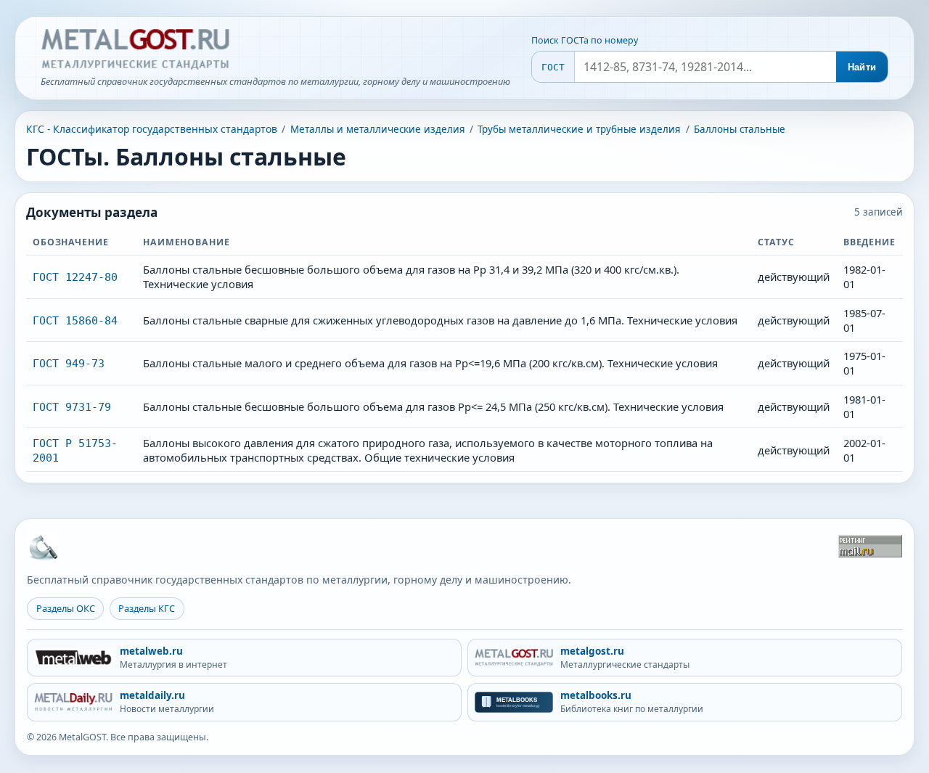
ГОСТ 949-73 (69, 363)
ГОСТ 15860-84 (75, 320)
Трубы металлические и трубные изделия (579, 129)
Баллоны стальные (739, 129)
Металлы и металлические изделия (377, 129)
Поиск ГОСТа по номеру (584, 40)
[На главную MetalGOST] (43, 547)
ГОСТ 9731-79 (72, 407)
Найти (862, 67)
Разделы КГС (146, 608)
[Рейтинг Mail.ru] (870, 546)
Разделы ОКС (65, 608)
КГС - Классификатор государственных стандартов (151, 129)
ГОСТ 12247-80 (75, 277)
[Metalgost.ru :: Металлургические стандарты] (135, 49)
